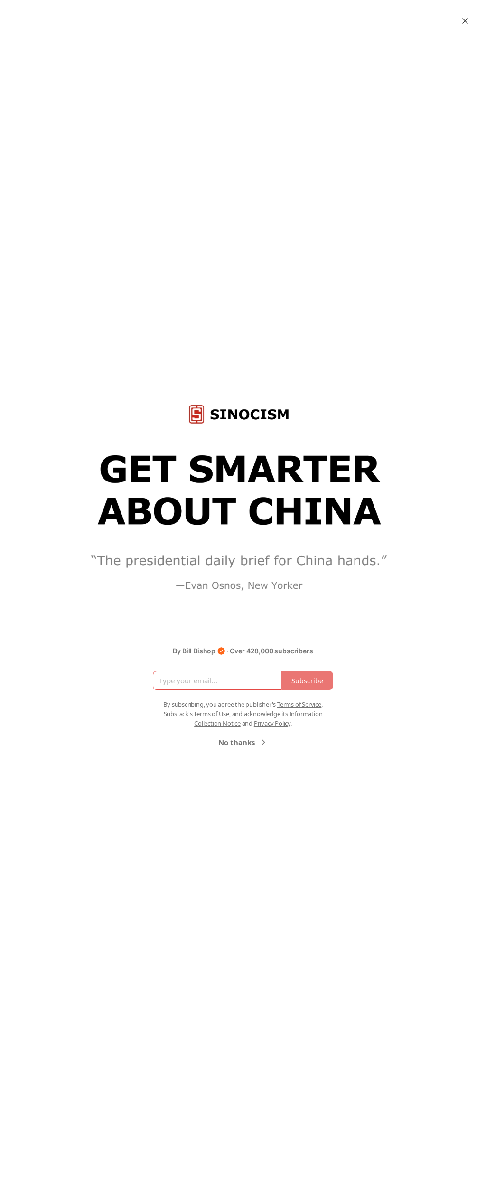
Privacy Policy (272, 723)
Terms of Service (299, 704)
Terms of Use (211, 713)
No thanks (236, 742)
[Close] (465, 20)
